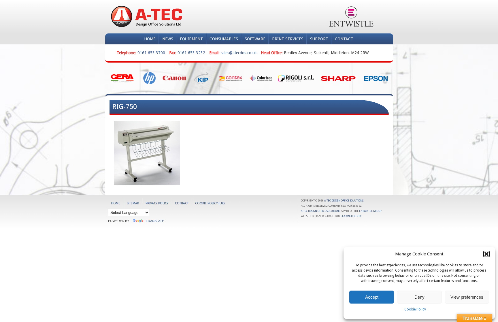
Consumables (224, 39)
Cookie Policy (415, 309)
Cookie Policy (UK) (210, 203)
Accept (371, 297)
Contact (344, 39)
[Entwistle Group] (351, 16)
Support (319, 39)
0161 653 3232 (191, 52)
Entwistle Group (370, 211)
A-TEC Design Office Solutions (343, 200)
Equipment (191, 39)
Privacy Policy (157, 203)
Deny (419, 297)
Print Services (287, 39)
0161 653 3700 (151, 52)
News (167, 39)
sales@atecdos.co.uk (239, 52)
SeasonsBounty (351, 216)
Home (150, 39)
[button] (486, 254)
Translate (155, 221)
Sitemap (133, 203)
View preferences (466, 297)
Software (255, 39)
